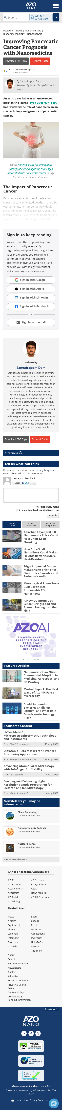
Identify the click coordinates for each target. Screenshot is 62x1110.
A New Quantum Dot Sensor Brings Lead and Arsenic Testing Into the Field (40, 605)
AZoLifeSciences (40, 897)
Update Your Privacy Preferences (32, 1100)
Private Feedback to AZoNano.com (39, 510)
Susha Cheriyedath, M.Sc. (43, 85)
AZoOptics (13, 892)
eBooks (35, 920)
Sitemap (35, 946)
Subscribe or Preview (28, 815)
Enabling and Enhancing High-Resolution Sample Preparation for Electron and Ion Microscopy (28, 784)
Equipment (14, 925)
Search (12, 959)
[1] (11, 535)
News (19, 30)
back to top (50, 1008)
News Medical (39, 892)
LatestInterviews (31, 524)
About (11, 954)
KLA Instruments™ (19, 793)
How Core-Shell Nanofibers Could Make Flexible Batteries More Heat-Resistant (40, 554)
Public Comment (49, 506)
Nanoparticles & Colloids (32, 828)
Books (34, 916)
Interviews (13, 937)
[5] (11, 604)
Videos (11, 929)
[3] (11, 570)
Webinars (13, 933)
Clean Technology (28, 812)
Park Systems (16, 774)
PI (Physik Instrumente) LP (23, 759)
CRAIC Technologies (20, 744)
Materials (36, 929)
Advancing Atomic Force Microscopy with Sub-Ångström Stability (29, 767)
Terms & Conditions (19, 980)
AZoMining (14, 901)
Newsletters (14, 967)
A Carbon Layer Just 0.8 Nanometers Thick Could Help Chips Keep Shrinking (41, 537)
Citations (12, 453)
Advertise (13, 976)
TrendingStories (11, 524)
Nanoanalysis (34, 33)
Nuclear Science (27, 843)
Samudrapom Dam (31, 368)
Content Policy (16, 992)
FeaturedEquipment (50, 524)
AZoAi (34, 888)
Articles (12, 920)
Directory (13, 942)
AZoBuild (13, 897)
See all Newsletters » (15, 859)
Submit (53, 515)
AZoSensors (37, 880)
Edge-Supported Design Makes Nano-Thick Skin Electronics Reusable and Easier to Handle (41, 571)
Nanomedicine (33, 30)
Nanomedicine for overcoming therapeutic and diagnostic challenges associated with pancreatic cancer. (30, 169)
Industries (36, 937)
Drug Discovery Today (43, 103)
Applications (38, 933)
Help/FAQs (37, 942)
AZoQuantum (38, 884)
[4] (11, 587)
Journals (12, 946)
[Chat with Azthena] (54, 1103)
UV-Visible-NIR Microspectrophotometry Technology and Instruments (30, 735)
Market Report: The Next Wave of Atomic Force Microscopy (41, 692)
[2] (11, 553)
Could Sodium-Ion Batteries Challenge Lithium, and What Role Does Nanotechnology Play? (40, 710)
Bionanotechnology (13, 33)
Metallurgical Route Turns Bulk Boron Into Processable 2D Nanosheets (42, 588)
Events (34, 925)
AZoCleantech (15, 888)
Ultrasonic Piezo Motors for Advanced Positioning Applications (30, 752)
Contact (12, 972)
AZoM (11, 880)
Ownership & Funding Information (19, 998)
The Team (36, 950)
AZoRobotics (14, 884)
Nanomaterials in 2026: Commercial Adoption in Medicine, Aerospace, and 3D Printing (41, 677)
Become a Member (18, 963)
